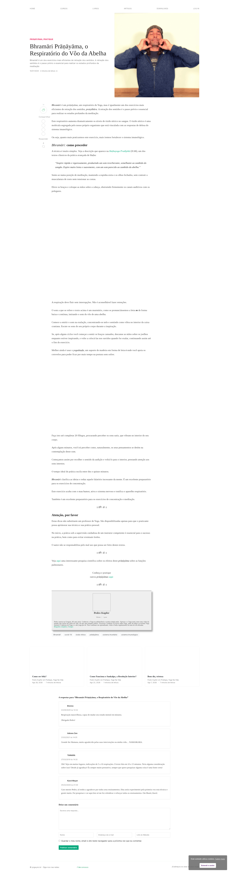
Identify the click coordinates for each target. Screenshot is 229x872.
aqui (59, 560)
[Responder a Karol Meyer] (166, 780)
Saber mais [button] (220, 859)
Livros (96, 8)
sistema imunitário (110, 635)
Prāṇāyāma (36, 39)
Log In (196, 8)
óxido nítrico (81, 635)
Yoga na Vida (58, 680)
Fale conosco (82, 867)
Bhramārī (57, 635)
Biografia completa (60, 627)
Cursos (64, 8)
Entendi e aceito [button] (207, 865)
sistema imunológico (129, 635)
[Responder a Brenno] (166, 705)
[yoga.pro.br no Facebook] (61, 867)
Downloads (162, 8)
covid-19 (68, 635)
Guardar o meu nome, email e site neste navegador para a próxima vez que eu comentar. (101, 841)
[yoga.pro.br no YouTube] (70, 867)
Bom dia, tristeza (155, 676)
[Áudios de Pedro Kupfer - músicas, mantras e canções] (74, 867)
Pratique (48, 39)
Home (32, 8)
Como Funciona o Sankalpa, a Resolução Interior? (113, 676)
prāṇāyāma (94, 635)
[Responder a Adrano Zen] (166, 733)
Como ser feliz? (39, 676)
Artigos (128, 8)
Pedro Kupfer (101, 612)
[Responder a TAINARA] (166, 755)
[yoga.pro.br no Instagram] (66, 867)
